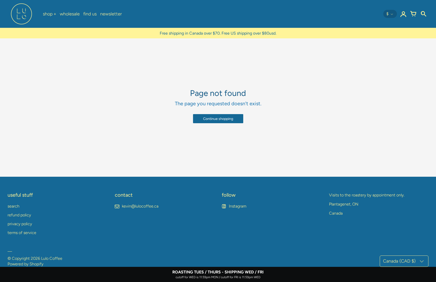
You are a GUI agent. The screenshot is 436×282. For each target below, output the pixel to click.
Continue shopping (218, 119)
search (13, 206)
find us (90, 14)
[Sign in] (403, 13)
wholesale (70, 14)
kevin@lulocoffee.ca (140, 206)
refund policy (19, 215)
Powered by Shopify (25, 264)
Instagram (237, 206)
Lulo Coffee (51, 258)
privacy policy (20, 223)
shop (48, 14)
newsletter (111, 14)
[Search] (423, 13)
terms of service (22, 232)
